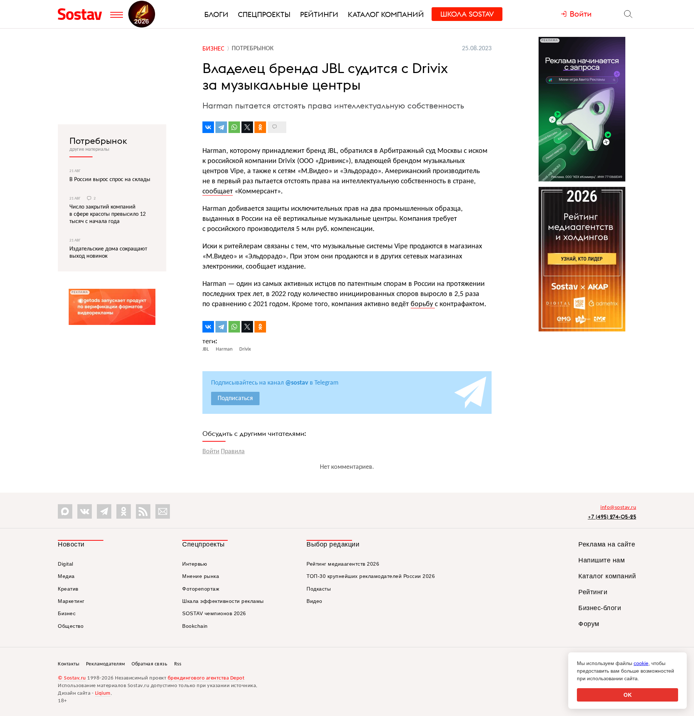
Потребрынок (98, 140)
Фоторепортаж (200, 589)
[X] (247, 127)
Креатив (68, 589)
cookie (641, 663)
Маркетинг (71, 601)
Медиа (66, 576)
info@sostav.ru (618, 507)
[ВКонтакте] (208, 127)
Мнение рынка (200, 576)
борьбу (423, 304)
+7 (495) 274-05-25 (612, 516)
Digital (65, 564)
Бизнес (67, 613)
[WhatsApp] (234, 127)
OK (628, 695)
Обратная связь (149, 664)
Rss (177, 664)
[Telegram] (221, 127)
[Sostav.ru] (82, 14)
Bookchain (195, 626)
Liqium (103, 693)
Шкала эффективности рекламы (223, 601)
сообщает (217, 191)
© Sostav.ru (72, 678)
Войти (210, 451)
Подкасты (319, 589)
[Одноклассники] (260, 127)
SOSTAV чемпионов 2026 (214, 613)
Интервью (194, 564)
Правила (233, 451)
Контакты (68, 664)
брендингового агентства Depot (206, 678)
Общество (70, 626)
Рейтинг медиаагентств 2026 (343, 564)
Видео (314, 601)
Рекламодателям (105, 664)
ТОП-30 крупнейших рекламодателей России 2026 (371, 576)
